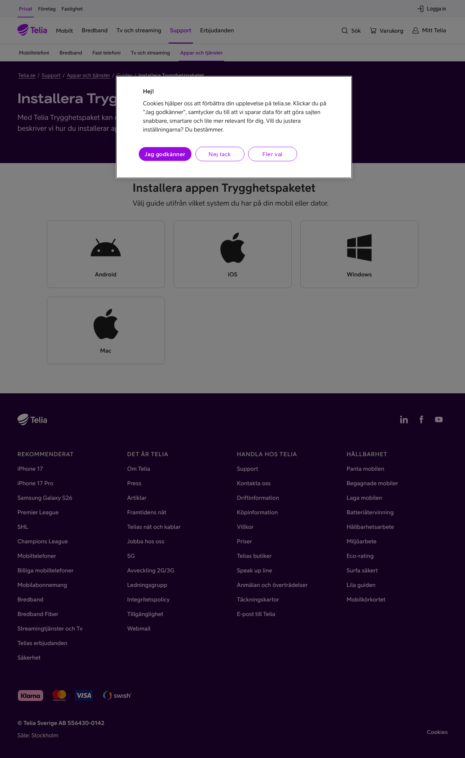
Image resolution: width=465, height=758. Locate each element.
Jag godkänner (165, 154)
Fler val (272, 154)
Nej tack (220, 154)
